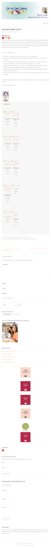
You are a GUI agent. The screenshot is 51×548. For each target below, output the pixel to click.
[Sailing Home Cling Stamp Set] (8, 115)
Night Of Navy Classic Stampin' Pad (16, 168)
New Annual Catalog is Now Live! (39, 249)
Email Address (5, 490)
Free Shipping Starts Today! (7, 359)
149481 (16, 122)
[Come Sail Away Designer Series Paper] (16, 115)
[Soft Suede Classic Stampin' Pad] (8, 164)
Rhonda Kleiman (13, 31)
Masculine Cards (26, 237)
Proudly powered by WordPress (25, 543)
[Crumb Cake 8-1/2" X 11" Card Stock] (8, 140)
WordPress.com (30, 545)
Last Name (4, 507)
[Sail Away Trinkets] (8, 213)
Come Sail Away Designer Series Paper (16, 119)
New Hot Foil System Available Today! (8, 356)
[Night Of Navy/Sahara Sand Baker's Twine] (8, 191)
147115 (8, 171)
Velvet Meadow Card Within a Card (8, 362)
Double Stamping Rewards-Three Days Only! (10, 351)
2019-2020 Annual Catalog (14, 237)
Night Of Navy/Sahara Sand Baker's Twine (8, 195)
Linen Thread (15, 188)
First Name (4, 499)
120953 (8, 146)
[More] (9, 38)
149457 (8, 121)
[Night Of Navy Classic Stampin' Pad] (16, 164)
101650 (16, 147)
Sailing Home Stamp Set (29, 238)
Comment (5, 265)
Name (4, 283)
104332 (16, 222)
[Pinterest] (3, 38)
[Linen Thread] (15, 185)
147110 (16, 172)
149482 (8, 219)
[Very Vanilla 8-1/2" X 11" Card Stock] (16, 140)
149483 (8, 198)
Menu (47, 23)
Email (4, 288)
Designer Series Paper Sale (7, 354)
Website (5, 293)
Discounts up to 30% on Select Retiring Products (11, 250)
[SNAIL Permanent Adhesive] (16, 215)
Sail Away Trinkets (7, 216)
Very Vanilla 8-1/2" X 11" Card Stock (16, 144)
